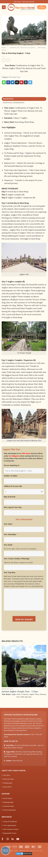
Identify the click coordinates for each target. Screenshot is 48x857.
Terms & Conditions (10, 821)
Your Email (8, 545)
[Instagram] (8, 839)
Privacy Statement (9, 810)
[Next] (46, 676)
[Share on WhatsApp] (4, 82)
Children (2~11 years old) (13, 486)
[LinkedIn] (13, 839)
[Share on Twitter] (13, 82)
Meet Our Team (8, 779)
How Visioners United (10, 829)
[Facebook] (3, 839)
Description (8, 99)
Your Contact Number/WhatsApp (17, 559)
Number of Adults (11, 476)
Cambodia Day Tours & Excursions (22, 48)
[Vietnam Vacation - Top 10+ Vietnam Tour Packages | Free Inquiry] (21, 7)
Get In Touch (7, 798)
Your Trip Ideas (9, 572)
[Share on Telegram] (30, 82)
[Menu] (4, 7)
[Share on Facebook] (8, 82)
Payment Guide (8, 806)
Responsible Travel (9, 833)
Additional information (13, 103)
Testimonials (7, 783)
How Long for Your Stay (13, 507)
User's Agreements (9, 825)
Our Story (6, 775)
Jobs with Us (7, 787)
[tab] (24, 99)
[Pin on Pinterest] (21, 82)
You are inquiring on (12, 465)
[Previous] (1, 676)
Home (4, 48)
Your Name (8, 524)
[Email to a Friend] (17, 82)
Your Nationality (10, 534)
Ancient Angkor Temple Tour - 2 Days (20, 691)
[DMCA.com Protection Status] (24, 853)
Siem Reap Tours (14, 77)
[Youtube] (18, 839)
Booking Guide (8, 802)
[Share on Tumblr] (26, 82)
